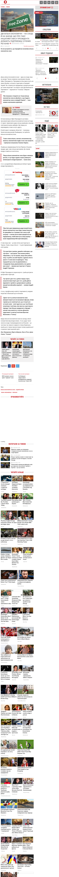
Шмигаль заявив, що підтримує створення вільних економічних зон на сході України (21, 451)
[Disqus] (17, 421)
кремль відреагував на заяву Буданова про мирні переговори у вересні (51, 155)
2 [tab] (52, 26)
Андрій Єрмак (20, 389)
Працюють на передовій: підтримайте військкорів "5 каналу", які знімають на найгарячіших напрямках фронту (42, 64)
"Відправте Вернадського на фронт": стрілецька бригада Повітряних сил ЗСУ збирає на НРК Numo (41, 73)
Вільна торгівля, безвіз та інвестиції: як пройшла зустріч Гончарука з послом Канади (22, 458)
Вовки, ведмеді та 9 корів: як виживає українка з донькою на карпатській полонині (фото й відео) (51, 164)
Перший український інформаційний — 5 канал (5, 2)
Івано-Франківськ (15, 43)
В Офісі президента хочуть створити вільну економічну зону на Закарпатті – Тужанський (20, 112)
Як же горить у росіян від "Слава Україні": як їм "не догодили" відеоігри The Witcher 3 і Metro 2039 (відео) (51, 234)
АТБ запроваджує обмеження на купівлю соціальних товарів (51, 224)
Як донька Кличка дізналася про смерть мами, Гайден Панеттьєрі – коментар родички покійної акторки (51, 175)
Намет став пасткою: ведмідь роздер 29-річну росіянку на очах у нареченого (51, 215)
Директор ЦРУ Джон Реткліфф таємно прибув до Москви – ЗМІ (50, 196)
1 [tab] (41, 26)
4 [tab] (50, 48)
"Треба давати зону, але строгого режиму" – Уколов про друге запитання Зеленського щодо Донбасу (6, 354)
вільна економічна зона (8, 389)
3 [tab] (47, 48)
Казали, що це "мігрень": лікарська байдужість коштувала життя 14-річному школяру (51, 206)
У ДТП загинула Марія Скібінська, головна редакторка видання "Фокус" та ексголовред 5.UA (51, 186)
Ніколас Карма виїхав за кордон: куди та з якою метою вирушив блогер (51, 244)
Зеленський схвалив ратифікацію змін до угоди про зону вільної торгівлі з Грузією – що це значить (21, 466)
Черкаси (22, 43)
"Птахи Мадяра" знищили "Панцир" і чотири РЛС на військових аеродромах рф (47, 45)
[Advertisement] (17, 196)
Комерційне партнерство (39, 111)
